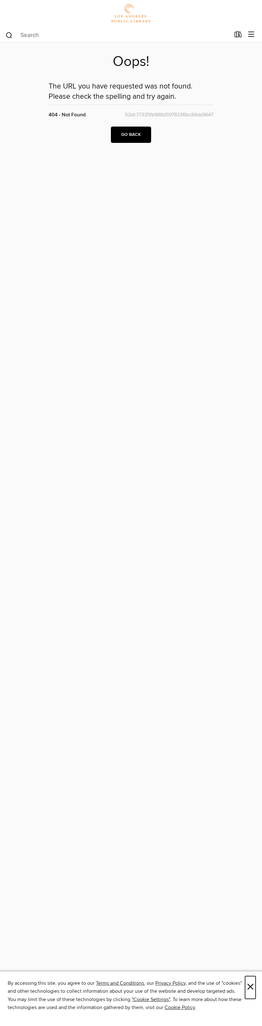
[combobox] (118, 35)
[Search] (9, 35)
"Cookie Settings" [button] (151, 999)
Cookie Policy (180, 1007)
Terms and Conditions (120, 983)
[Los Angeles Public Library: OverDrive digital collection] (131, 13)
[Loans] (238, 35)
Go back (131, 134)
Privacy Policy (170, 983)
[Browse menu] (251, 34)
